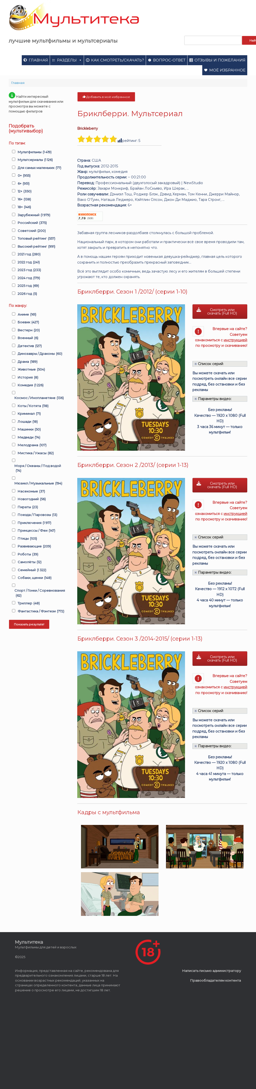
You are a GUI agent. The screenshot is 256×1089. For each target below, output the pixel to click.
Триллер (29, 603)
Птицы (27, 538)
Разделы (67, 60)
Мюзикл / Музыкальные (38, 483)
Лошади (28, 421)
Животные (31, 369)
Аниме (27, 314)
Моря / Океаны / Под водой (37, 468)
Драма (28, 361)
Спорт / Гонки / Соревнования (39, 592)
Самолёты (30, 562)
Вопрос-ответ (169, 60)
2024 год (29, 278)
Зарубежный (34, 215)
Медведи (29, 437)
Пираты (28, 507)
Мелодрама (32, 445)
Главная (38, 60)
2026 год (27, 294)
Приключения (34, 523)
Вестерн (29, 330)
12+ (25, 191)
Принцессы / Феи (36, 530)
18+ (24, 207)
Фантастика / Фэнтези (41, 611)
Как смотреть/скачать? (117, 60)
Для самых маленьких (39, 168)
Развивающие (34, 546)
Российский (32, 223)
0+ (24, 175)
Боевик (28, 322)
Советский (32, 231)
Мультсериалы (35, 160)
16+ (24, 199)
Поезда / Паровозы (37, 515)
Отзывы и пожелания (220, 60)
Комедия (31, 385)
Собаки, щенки (35, 578)
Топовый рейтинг (36, 238)
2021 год (29, 254)
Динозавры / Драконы (40, 354)
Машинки (29, 429)
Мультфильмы (35, 152)
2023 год (29, 270)
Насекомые (31, 491)
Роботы (28, 554)
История (28, 377)
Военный (28, 338)
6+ (24, 183)
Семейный (32, 570)
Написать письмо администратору (211, 971)
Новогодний (32, 499)
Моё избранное (227, 70)
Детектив (30, 346)
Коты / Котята (33, 406)
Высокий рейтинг (36, 246)
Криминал (29, 413)
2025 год (28, 286)
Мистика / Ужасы (36, 453)
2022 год (29, 262)
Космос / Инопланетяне (39, 398)
